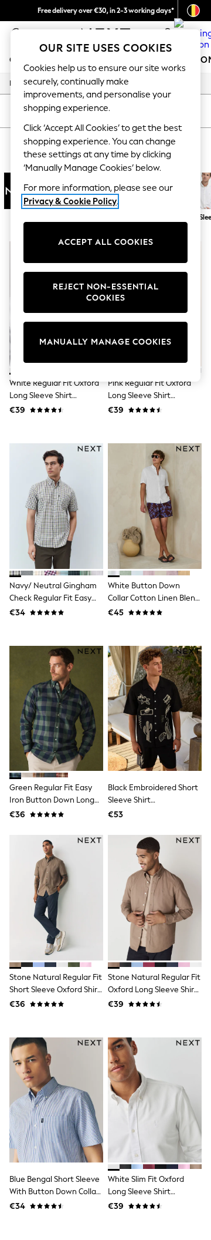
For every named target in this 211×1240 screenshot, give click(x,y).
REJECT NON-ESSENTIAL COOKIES (106, 293)
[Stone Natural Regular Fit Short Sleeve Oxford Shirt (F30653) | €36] (56, 897)
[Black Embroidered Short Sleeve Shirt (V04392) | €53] (155, 708)
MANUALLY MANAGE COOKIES (105, 342)
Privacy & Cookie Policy (70, 201)
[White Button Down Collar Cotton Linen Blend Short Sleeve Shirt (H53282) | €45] (155, 505)
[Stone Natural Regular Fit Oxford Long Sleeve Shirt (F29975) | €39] (155, 897)
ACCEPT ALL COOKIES (106, 242)
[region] (105, 205)
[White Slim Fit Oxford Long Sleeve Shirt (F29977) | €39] (155, 1099)
